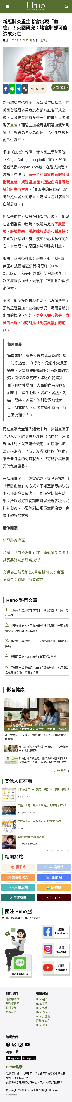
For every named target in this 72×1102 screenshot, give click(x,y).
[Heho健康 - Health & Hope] (36, 6)
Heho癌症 (41, 1007)
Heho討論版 (43, 1016)
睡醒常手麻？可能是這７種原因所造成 (39, 821)
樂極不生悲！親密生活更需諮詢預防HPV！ (42, 805)
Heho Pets (42, 1025)
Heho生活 (41, 1003)
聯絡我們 (11, 1012)
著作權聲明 (12, 1003)
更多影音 (61, 771)
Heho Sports (43, 1012)
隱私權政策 (12, 999)
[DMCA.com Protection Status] (11, 1094)
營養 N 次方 (43, 1020)
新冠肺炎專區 (14, 540)
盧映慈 (44, 40)
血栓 (14, 125)
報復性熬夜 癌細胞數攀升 (32, 836)
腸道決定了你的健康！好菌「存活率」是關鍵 (43, 789)
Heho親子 (41, 999)
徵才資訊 (11, 1007)
